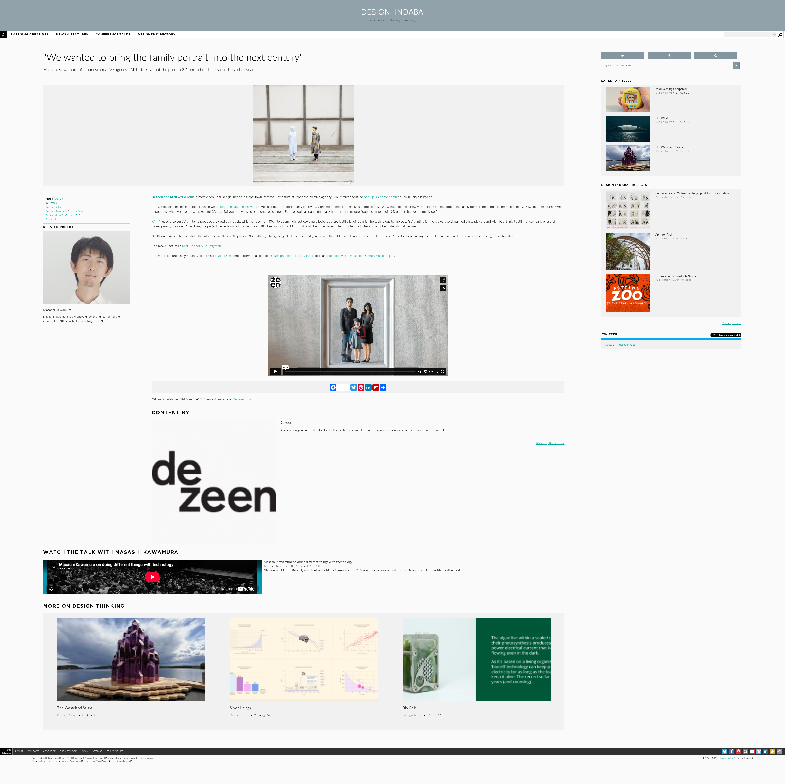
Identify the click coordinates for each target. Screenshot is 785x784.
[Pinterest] (361, 387)
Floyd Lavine (222, 256)
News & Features (72, 34)
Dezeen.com (242, 399)
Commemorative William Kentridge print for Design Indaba (692, 193)
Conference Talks (113, 34)
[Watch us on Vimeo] (758, 751)
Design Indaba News (56, 211)
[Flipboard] (375, 387)
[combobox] (750, 34)
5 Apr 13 (58, 198)
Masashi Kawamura (57, 309)
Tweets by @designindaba (619, 344)
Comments (51, 219)
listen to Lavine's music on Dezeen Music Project (360, 256)
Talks (267, 566)
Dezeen (53, 203)
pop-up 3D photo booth (380, 197)
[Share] (383, 387)
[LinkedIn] (368, 387)
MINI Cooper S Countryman (201, 246)
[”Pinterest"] (715, 55)
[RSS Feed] (772, 751)
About (19, 751)
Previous (121, 154)
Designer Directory (157, 34)
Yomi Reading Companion (671, 89)
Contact (33, 751)
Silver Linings (240, 707)
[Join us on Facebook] (669, 55)
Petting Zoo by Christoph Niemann (677, 276)
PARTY (156, 221)
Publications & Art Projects (673, 196)
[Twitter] (353, 387)
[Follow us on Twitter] (622, 55)
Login (84, 751)
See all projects (731, 323)
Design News (67, 715)
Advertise (49, 751)
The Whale (662, 118)
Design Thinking (54, 207)
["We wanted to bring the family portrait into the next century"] (303, 184)
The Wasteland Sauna (75, 707)
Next (486, 154)
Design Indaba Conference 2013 (62, 215)
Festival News (77, 211)
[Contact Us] (779, 751)
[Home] (392, 13)
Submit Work (68, 751)
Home (3, 34)
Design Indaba (726, 757)
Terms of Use (115, 751)
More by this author (550, 443)
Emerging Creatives (29, 34)
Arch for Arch (664, 234)
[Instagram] (745, 751)
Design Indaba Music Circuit (293, 256)
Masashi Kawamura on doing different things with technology (308, 561)
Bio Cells (410, 707)
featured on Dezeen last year (236, 207)
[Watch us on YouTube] (752, 751)
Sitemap (97, 751)
